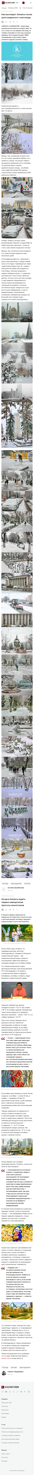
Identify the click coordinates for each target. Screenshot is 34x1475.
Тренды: (4, 8)
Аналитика (4, 1410)
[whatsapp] (6, 22)
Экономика (5, 1413)
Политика (4, 1406)
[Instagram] (2, 22)
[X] (17, 22)
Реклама (4, 1461)
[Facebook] (13, 22)
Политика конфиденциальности (12, 1432)
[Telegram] (10, 22)
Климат (14, 1367)
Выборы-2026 (13, 8)
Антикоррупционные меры (10, 1439)
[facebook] (14, 1392)
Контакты (4, 1457)
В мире (3, 1417)
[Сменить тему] (24, 2)
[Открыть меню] (30, 2)
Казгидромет (16, 883)
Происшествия (6, 1403)
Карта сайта (5, 1454)
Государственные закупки (10, 1443)
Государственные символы (10, 1435)
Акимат (27, 883)
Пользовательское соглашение (12, 1428)
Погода (5, 883)
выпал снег (5, 1358)
